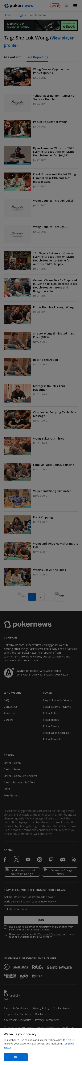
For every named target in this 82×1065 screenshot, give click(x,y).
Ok (15, 1057)
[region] (41, 1046)
